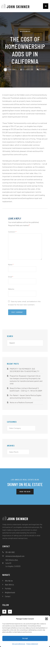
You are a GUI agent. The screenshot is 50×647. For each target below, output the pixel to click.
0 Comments (43, 69)
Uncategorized (25, 31)
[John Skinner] (15, 6)
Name (10, 264)
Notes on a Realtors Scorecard (21, 402)
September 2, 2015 (27, 69)
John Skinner (12, 69)
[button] (46, 619)
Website (11, 289)
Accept (25, 638)
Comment (12, 232)
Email (10, 277)
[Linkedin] (4, 612)
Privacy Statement (32, 643)
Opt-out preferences (18, 643)
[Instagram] (10, 612)
